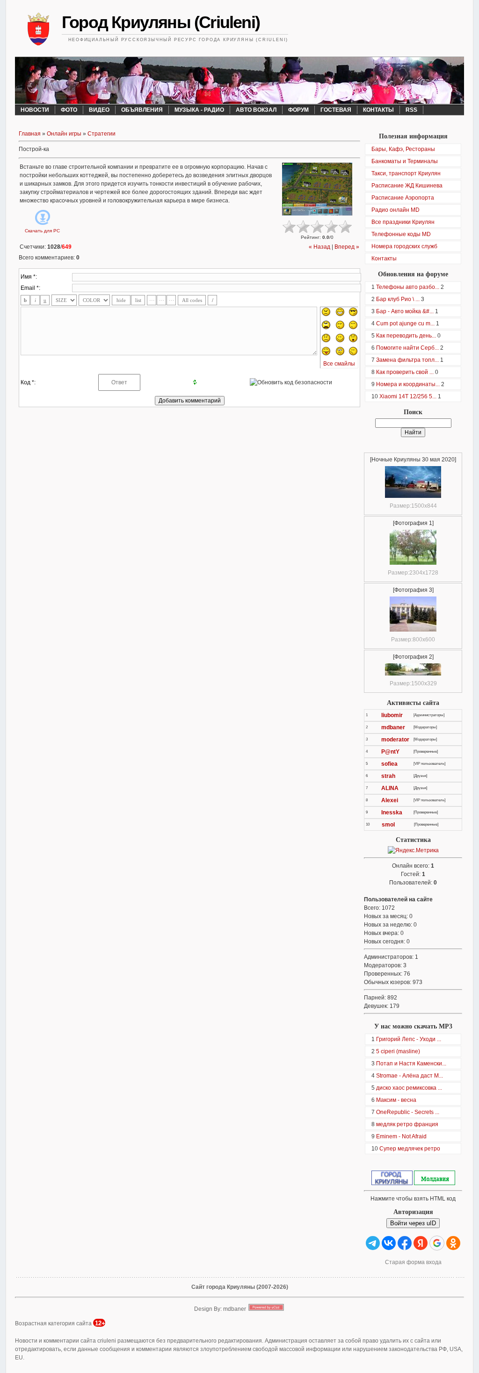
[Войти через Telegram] (373, 1243)
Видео (99, 110)
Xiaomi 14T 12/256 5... (407, 396)
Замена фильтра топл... (407, 360)
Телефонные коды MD (401, 234)
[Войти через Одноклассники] (453, 1243)
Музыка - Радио (199, 110)
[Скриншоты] (317, 189)
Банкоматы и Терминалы (404, 161)
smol (388, 824)
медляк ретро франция (407, 1124)
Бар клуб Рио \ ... (398, 299)
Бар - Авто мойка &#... (405, 311)
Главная (30, 133)
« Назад (319, 247)
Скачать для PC (42, 230)
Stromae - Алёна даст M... (409, 1075)
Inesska (391, 812)
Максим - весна (396, 1100)
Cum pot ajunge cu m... (405, 323)
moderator (395, 739)
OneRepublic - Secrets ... (407, 1112)
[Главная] (38, 30)
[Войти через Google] (436, 1243)
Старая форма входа (413, 1262)
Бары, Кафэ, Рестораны (403, 149)
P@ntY (390, 751)
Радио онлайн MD (395, 210)
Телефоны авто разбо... (407, 287)
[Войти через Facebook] (405, 1243)
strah (388, 776)
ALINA (390, 788)
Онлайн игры (64, 133)
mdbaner (393, 727)
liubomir (392, 715)
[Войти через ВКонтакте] (389, 1243)
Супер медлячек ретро (409, 1148)
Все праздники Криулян (403, 222)
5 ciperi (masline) (398, 1051)
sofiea (389, 764)
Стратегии (101, 133)
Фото (69, 110)
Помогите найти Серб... (407, 348)
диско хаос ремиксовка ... (409, 1088)
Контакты (378, 110)
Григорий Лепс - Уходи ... (408, 1039)
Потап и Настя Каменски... (411, 1063)
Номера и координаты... (408, 384)
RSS (411, 110)
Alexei (389, 800)
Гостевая (335, 110)
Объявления (142, 110)
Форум (298, 110)
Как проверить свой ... (405, 372)
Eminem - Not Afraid (401, 1136)
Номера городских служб (404, 246)
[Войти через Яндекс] (421, 1243)
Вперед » (346, 247)
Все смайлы (339, 363)
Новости (35, 110)
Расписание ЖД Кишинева (407, 185)
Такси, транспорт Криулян (406, 173)
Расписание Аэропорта (402, 197)
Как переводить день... (406, 335)
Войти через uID (413, 1223)
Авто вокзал (256, 110)
